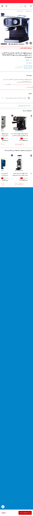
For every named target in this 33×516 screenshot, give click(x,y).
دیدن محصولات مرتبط (25, 513)
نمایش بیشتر (30, 87)
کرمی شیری (19, 67)
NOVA (27, 60)
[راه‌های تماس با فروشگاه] (2, 506)
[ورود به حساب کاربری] (6, 6)
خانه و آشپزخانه (20, 11)
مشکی (27, 67)
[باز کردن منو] (30, 6)
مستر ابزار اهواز (28, 11)
